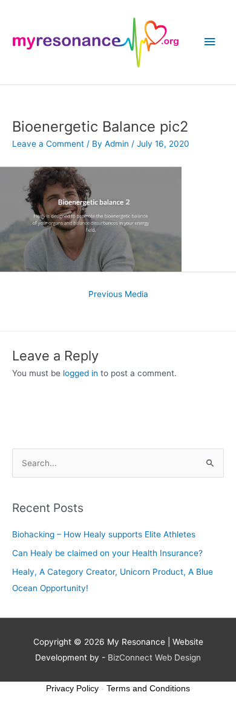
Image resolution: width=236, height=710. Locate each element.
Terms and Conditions (148, 688)
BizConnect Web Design (154, 657)
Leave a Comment (48, 144)
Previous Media (118, 294)
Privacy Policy (72, 688)
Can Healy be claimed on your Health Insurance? (107, 553)
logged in (80, 373)
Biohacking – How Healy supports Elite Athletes (103, 534)
